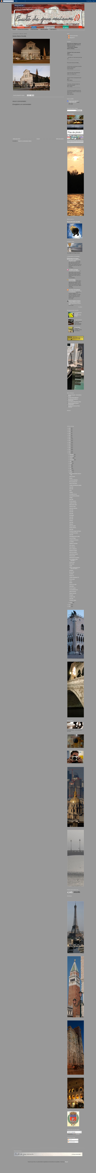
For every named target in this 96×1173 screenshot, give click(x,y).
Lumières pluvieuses (72, 102)
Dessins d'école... (72, 527)
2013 (69, 451)
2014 (69, 449)
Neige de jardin (72, 525)
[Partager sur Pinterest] (33, 95)
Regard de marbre (73, 550)
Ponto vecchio (72, 555)
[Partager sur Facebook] (32, 95)
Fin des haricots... (72, 501)
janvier (71, 602)
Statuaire (71, 524)
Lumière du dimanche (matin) (75, 485)
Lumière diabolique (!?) (74, 577)
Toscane (71, 520)
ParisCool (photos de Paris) (74, 300)
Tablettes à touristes (73, 543)
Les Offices (71, 541)
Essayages (71, 515)
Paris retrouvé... (72, 547)
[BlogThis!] (29, 95)
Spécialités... (72, 586)
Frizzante (71, 595)
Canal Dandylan (72, 279)
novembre (72, 456)
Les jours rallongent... (73, 480)
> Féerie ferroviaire (34, 29)
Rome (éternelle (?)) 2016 (73, 221)
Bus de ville (71, 572)
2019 (69, 440)
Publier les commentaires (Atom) (24, 141)
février (71, 472)
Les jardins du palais (73, 532)
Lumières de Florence (73, 540)
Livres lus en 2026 (72, 280)
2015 (69, 447)
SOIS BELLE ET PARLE (74, 258)
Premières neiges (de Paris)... (75, 531)
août (71, 461)
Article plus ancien (60, 138)
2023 (69, 433)
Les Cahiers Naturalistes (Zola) (74, 401)
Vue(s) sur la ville (72, 584)
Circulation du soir (73, 494)
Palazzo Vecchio (72, 593)
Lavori (70, 580)
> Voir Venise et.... (53, 29)
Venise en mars (72, 506)
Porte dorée (71, 564)
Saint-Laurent (72, 476)
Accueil (14, 29)
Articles (70, 1139)
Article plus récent (16, 138)
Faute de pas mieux (74, 35)
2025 (69, 430)
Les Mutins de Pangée (73, 269)
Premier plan (72, 562)
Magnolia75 (72, 37)
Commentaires (72, 1141)
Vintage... (71, 497)
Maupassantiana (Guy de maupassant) (73, 404)
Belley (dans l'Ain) (73, 504)
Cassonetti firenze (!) (73, 589)
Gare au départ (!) (73, 548)
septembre (72, 459)
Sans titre (71, 487)
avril (70, 468)
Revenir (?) (71, 575)
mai (70, 466)
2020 (69, 438)
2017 (69, 444)
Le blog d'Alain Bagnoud (73, 397)
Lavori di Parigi (72, 538)
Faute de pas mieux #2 (73, 101)
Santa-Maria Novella (73, 554)
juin (70, 465)
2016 (69, 445)
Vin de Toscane (72, 588)
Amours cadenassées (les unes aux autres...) (74, 568)
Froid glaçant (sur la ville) (74, 536)
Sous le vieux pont (73, 483)
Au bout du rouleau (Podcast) (74, 270)
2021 (69, 437)
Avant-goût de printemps (74, 495)
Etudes (70, 582)
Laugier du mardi (72, 502)
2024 (69, 431)
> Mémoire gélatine (44, 29)
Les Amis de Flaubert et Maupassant (73, 400)
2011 (69, 604)
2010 (69, 606)
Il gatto (70, 565)
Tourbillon (71, 573)
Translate (78, 1134)
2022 (69, 435)
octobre (71, 458)
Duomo (70, 478)
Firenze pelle (72, 579)
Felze (70, 490)
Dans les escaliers (73, 552)
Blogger (66, 1161)
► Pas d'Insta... (77, 327)
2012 (69, 452)
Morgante (71, 570)
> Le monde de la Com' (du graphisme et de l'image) (78, 314)
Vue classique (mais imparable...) (73, 560)
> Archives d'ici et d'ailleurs (23, 29)
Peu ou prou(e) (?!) (73, 481)
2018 (69, 442)
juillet (71, 463)
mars (71, 470)
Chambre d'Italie (72, 600)
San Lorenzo (72, 545)
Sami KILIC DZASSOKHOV (74, 289)
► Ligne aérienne (78, 320)
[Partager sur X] (30, 95)
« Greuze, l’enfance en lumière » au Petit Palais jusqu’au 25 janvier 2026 (75, 303)
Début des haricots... (73, 508)
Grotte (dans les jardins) (74, 557)
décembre (72, 454)
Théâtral (71, 492)
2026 (69, 428)
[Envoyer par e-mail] (27, 95)
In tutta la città (72, 596)
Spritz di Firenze (72, 591)
